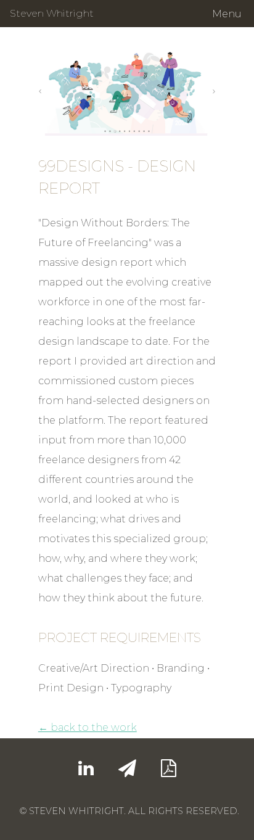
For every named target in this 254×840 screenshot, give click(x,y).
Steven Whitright (52, 13)
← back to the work (87, 727)
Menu (227, 14)
